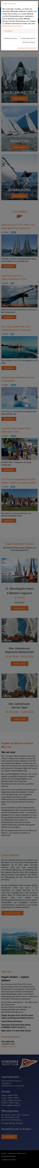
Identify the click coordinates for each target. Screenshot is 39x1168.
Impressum (18, 26)
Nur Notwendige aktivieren (27, 38)
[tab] (19, 31)
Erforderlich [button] (9, 31)
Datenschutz (7, 26)
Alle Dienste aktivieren (29, 42)
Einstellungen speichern (11, 38)
